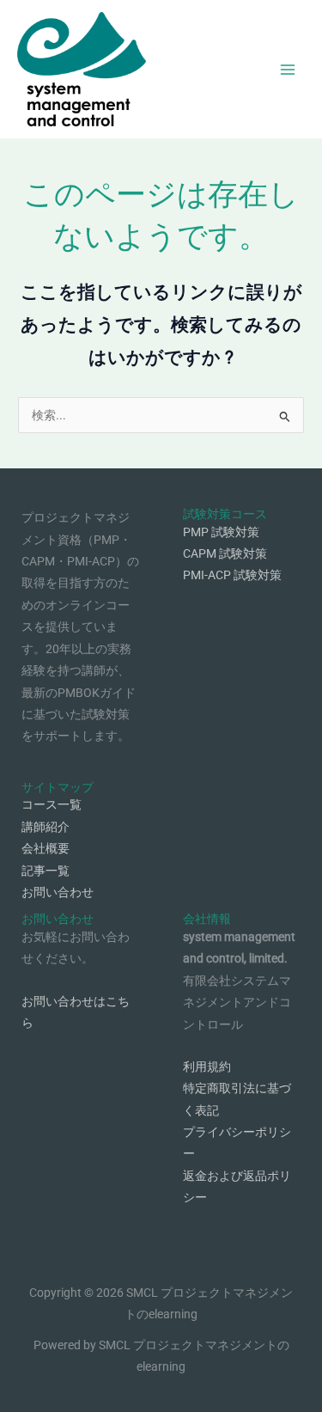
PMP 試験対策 (221, 532)
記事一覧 (45, 870)
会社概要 (45, 848)
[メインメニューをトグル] (288, 69)
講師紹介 (45, 827)
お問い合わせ (57, 892)
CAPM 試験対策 (225, 553)
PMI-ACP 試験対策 (232, 575)
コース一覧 (51, 804)
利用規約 (207, 1066)
